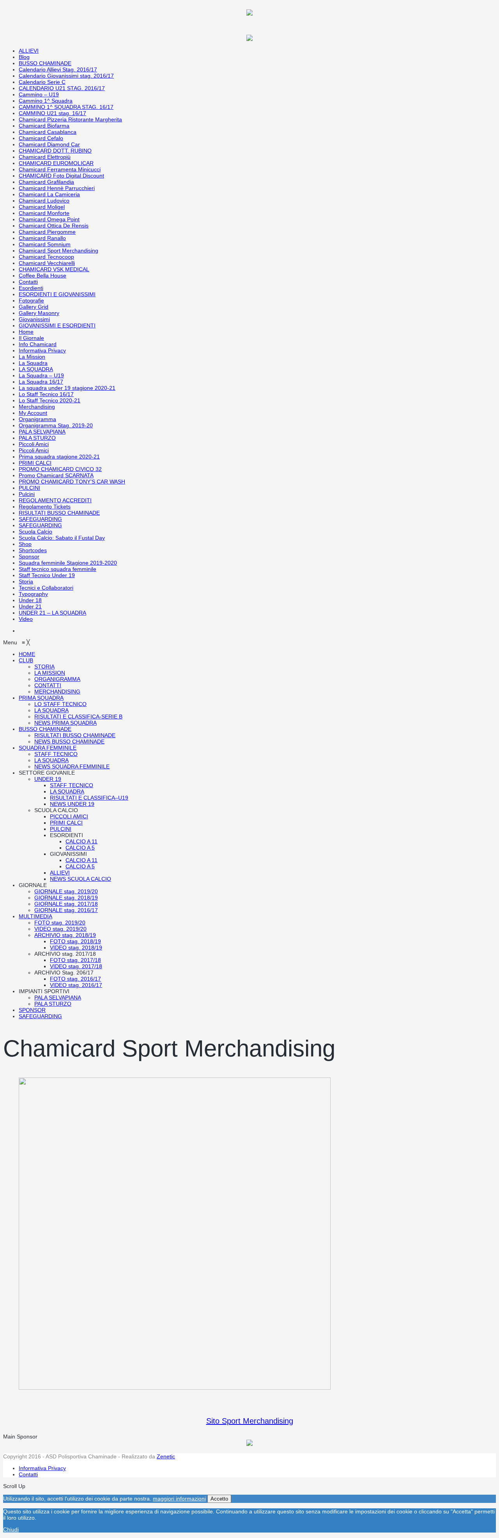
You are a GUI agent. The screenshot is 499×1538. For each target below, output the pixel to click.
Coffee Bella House (42, 275)
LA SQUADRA (36, 369)
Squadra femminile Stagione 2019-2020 (68, 563)
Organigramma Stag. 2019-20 (56, 425)
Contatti (28, 282)
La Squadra (33, 363)
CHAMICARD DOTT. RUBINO (55, 151)
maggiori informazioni (179, 1498)
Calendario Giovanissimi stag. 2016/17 (66, 76)
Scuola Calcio (35, 531)
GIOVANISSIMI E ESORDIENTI (57, 325)
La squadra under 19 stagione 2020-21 (67, 388)
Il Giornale (31, 338)
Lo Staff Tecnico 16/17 (46, 394)
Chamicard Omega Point (49, 219)
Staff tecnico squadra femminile (57, 569)
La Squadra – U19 (41, 375)
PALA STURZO (37, 438)
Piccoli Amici (34, 444)
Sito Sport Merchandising (249, 1421)
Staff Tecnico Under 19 (47, 575)
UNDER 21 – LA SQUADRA (52, 613)
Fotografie (31, 300)
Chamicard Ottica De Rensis (53, 225)
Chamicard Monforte (44, 213)
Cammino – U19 (39, 94)
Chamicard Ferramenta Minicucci (60, 169)
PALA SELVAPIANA (42, 432)
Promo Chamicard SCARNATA (56, 475)
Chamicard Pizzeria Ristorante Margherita (70, 119)
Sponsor (29, 556)
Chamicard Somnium (45, 244)
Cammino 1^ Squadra (46, 101)
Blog (24, 57)
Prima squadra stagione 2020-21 (59, 456)
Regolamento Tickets (45, 506)
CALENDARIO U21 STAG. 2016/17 (62, 88)
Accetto (219, 1499)
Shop (25, 544)
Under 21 (30, 606)
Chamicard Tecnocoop (46, 257)
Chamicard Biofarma (44, 126)
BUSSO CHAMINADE (45, 63)
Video (26, 619)
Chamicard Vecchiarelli (47, 263)
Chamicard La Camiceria (49, 194)
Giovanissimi (34, 319)
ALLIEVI (29, 51)
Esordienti (31, 288)
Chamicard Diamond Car (49, 144)
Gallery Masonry (39, 313)
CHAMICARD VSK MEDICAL (54, 269)
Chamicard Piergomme (47, 232)
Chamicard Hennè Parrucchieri (57, 188)
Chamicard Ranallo (42, 238)
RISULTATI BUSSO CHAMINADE (59, 513)
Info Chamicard (38, 344)
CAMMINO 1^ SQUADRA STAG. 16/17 (66, 107)
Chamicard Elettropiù (45, 157)
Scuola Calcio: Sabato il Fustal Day (62, 538)
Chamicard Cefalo (41, 138)
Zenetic (166, 1456)
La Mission (32, 357)
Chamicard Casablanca (47, 132)
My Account (33, 413)
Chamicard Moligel (42, 207)
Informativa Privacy (42, 350)
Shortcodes (33, 550)
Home (26, 332)
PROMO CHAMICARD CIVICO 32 (60, 469)
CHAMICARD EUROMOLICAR (56, 163)
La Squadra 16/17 (41, 382)
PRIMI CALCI (35, 463)
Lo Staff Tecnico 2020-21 (49, 400)
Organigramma (37, 419)
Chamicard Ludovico (44, 200)
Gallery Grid (33, 307)
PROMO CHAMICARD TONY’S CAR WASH (72, 481)
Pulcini (27, 494)
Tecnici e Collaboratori (46, 588)
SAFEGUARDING (40, 519)
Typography (33, 594)
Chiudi (11, 1529)
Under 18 (30, 600)
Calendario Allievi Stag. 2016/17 (58, 69)
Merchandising (37, 407)
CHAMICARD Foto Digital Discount (61, 175)
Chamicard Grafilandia (46, 182)
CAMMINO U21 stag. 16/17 (52, 113)
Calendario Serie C (42, 82)
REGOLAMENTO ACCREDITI (55, 500)
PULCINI (29, 488)
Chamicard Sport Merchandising (58, 250)
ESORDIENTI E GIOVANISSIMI (57, 294)
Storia (26, 581)
